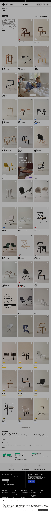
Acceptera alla (43, 510)
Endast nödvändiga (32, 510)
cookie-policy (21, 507)
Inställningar (23, 510)
